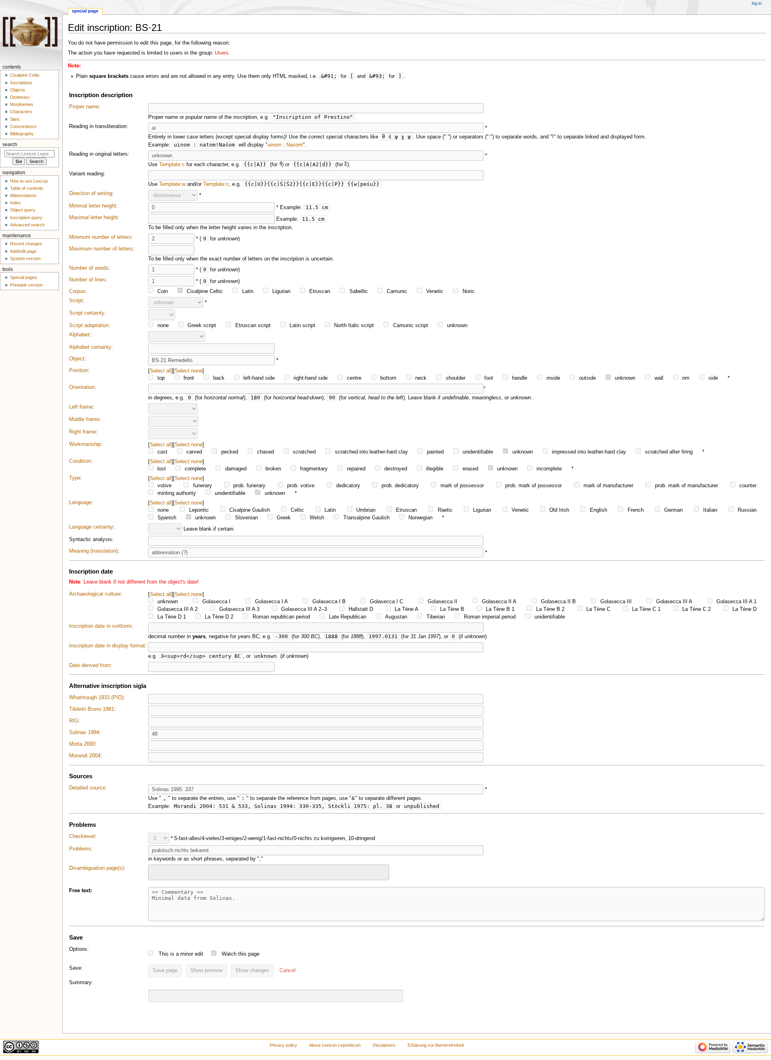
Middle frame (84, 419)
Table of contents (26, 188)
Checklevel (82, 836)
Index (15, 202)
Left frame (81, 407)
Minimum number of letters (100, 237)
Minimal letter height (92, 206)
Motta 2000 (82, 744)
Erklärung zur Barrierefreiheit (436, 1045)
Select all (160, 371)
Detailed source (87, 788)
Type (74, 478)
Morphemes (21, 104)
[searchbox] (156, 871)
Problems (80, 849)
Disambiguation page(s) (96, 868)
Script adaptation (88, 325)
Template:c (172, 164)
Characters (21, 111)
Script (76, 300)
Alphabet (79, 335)
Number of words (88, 268)
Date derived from (89, 665)
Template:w (172, 184)
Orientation (81, 387)
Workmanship (85, 444)
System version (25, 258)
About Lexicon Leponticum (335, 1045)
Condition (80, 461)
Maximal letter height (93, 217)
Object (76, 359)
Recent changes (26, 243)
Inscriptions (21, 82)
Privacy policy (283, 1045)
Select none (188, 371)
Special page (85, 10)
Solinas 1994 (84, 732)
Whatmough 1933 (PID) (96, 697)
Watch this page (240, 954)
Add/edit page (23, 251)
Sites (15, 119)
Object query (22, 210)
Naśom (294, 145)
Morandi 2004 (84, 756)
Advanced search (27, 224)
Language (80, 502)
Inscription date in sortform (100, 626)
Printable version (26, 285)
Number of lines (87, 280)
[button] (287, 970)
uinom (274, 145)
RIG (73, 721)
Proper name (84, 107)
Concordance (23, 126)
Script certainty (86, 313)
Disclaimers (384, 1045)
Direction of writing (90, 193)
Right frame (82, 432)
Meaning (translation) (93, 551)
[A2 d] (346, 164)
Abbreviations (23, 195)
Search (9, 144)
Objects (17, 89)
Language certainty (91, 527)
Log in (757, 3)
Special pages (23, 277)
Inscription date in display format (107, 646)
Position (78, 370)
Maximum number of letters (101, 249)
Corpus (77, 291)
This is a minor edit (181, 954)
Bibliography (22, 133)
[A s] (280, 164)
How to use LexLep (29, 181)
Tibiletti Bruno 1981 (91, 709)
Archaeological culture (94, 594)
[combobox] (268, 872)
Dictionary (20, 97)
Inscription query (26, 217)
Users (221, 53)
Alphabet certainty (90, 347)
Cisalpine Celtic (25, 75)
